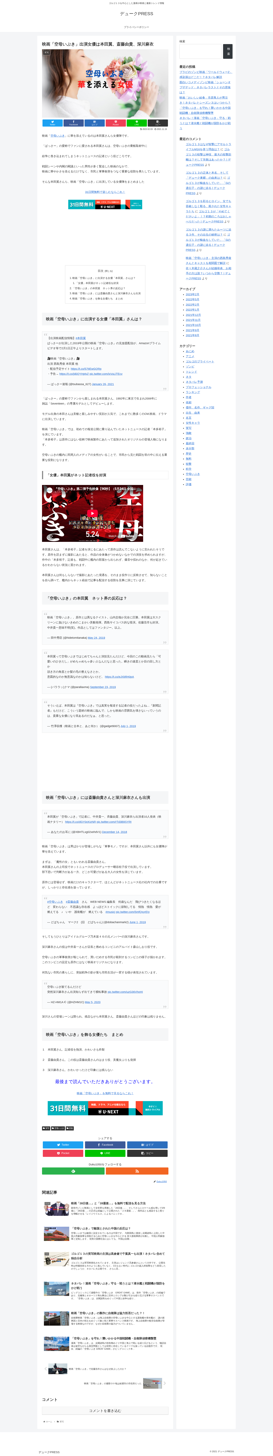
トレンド (191, 371)
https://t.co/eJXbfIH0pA (119, 676)
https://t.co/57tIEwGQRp (86, 368)
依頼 (188, 402)
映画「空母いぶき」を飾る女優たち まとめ (97, 298)
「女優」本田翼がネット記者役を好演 (97, 283)
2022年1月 (192, 309)
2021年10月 (193, 325)
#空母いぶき (55, 901)
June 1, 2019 (137, 922)
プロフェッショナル (198, 387)
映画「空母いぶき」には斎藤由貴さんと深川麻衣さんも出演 (106, 293)
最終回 (190, 443)
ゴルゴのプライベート (200, 361)
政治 (188, 438)
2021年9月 (192, 330)
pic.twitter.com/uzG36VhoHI (125, 991)
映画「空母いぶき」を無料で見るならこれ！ (105, 1093)
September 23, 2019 (103, 687)
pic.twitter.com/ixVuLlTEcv (106, 373)
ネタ (188, 376)
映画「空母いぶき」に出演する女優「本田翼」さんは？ (104, 278)
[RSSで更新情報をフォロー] (137, 1171)
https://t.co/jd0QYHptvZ (74, 373)
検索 (182, 41)
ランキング (193, 392)
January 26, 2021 (103, 384)
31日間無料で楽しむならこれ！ (105, 192)
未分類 (190, 448)
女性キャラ (193, 423)
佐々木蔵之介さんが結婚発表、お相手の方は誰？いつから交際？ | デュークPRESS (208, 273)
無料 (188, 458)
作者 (188, 397)
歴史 (188, 453)
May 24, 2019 (96, 637)
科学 (188, 469)
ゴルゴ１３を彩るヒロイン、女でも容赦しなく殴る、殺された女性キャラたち (208, 206)
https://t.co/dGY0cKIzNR (80, 821)
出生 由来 (193, 412)
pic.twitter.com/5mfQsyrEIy (133, 912)
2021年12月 (193, 315)
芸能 (71, 1128)
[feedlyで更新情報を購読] (73, 1171)
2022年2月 (192, 304)
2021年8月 (192, 335)
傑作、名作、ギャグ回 (200, 407)
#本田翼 (81, 338)
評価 (188, 484)
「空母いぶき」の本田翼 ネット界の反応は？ (98, 288)
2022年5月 (192, 299)
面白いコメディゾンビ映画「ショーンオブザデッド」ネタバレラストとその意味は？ (205, 87)
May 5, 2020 (92, 1002)
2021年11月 (193, 320)
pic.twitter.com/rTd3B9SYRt (114, 821)
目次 (100, 270)
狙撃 (188, 464)
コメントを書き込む (105, 1411)
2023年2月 (192, 294)
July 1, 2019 (128, 726)
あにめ (190, 351)
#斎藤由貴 (72, 901)
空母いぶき (58, 135)
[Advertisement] (105, 238)
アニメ (190, 356)
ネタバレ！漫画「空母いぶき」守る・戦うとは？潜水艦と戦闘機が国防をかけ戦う (205, 123)
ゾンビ (190, 366)
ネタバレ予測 (194, 382)
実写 (47, 1128)
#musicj (110, 912)
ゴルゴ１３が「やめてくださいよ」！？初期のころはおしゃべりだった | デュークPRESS (208, 216)
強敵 (188, 433)
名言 (188, 417)
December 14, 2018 (114, 832)
